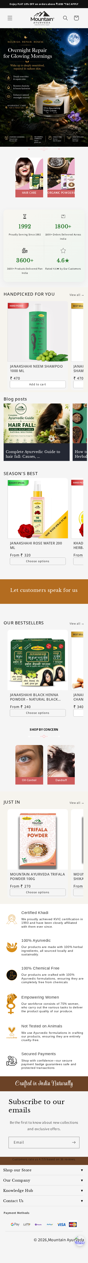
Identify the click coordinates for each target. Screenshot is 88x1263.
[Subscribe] (73, 1142)
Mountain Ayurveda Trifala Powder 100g (37, 876)
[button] (9, 18)
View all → (77, 295)
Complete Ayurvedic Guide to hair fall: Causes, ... (33, 454)
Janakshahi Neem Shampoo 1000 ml (36, 368)
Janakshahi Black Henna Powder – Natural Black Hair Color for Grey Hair (34, 697)
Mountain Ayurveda (66, 1240)
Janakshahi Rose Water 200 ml (36, 545)
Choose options (37, 561)
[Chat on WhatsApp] (80, 1241)
